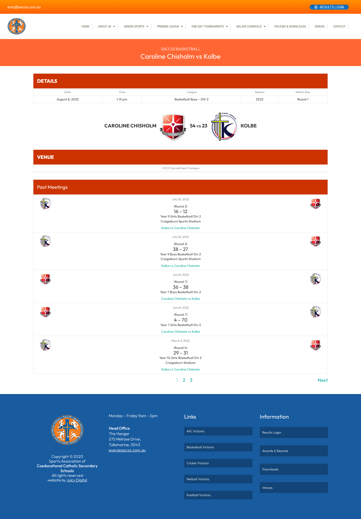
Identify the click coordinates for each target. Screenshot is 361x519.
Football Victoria (198, 495)
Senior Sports (134, 26)
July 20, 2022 (180, 199)
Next (323, 380)
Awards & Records (275, 451)
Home (85, 26)
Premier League (168, 26)
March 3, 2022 (180, 340)
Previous (42, 380)
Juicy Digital (77, 480)
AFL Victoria (195, 431)
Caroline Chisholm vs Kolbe (180, 298)
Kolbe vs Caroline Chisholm (180, 228)
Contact (339, 26)
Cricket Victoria (198, 463)
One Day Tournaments (208, 26)
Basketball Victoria (200, 447)
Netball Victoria (198, 479)
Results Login (332, 7)
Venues (320, 26)
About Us (104, 26)
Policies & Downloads (290, 26)
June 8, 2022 (181, 274)
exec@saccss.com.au (24, 7)
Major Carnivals (249, 26)
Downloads (270, 469)
